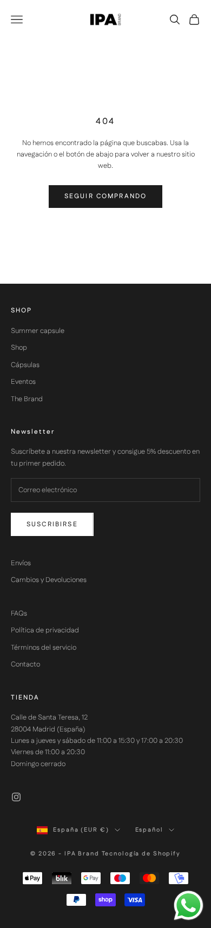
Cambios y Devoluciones (49, 580)
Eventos (23, 382)
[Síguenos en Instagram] (16, 797)
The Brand (27, 399)
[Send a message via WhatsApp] (189, 905)
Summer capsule (37, 331)
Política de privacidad (45, 630)
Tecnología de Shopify (141, 853)
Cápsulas (25, 365)
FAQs (19, 613)
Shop (19, 347)
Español (149, 830)
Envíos (21, 563)
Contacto (25, 664)
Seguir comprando (105, 196)
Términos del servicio (43, 647)
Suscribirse (52, 524)
